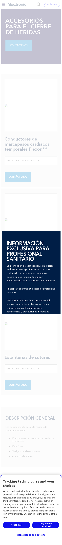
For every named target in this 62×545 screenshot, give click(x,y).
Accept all (16, 524)
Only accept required (45, 525)
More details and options (31, 534)
